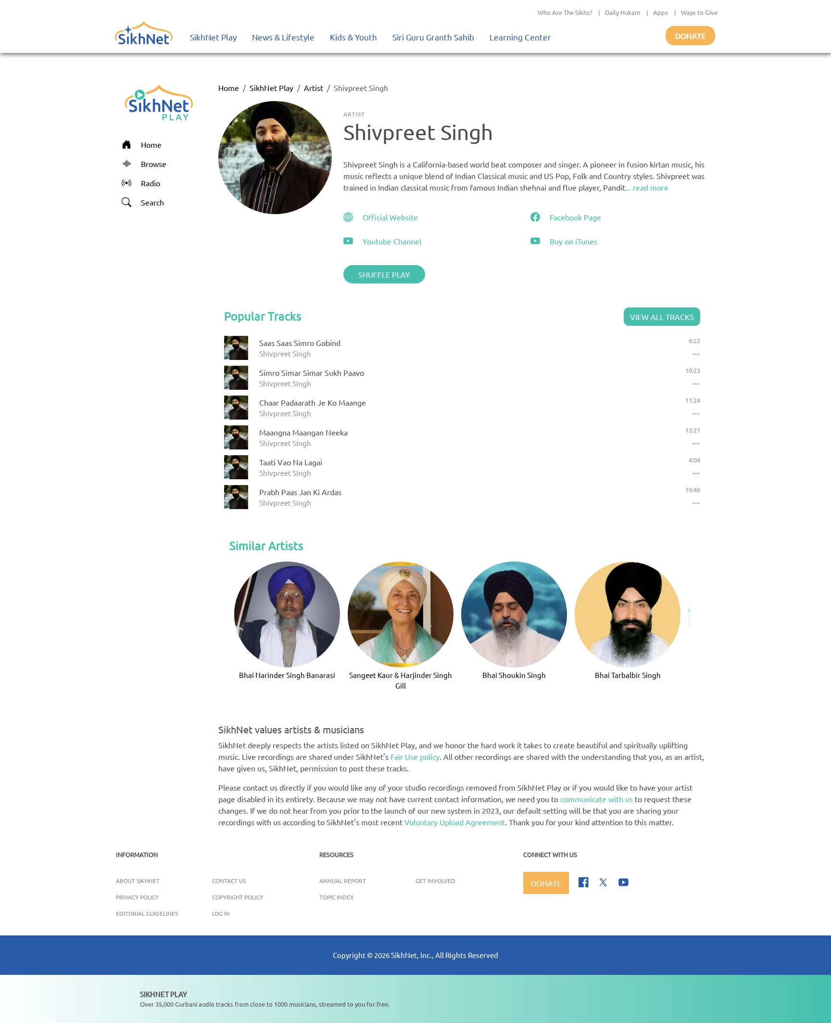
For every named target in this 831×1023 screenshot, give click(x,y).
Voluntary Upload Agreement (454, 822)
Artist (313, 87)
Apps (660, 12)
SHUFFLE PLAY (384, 274)
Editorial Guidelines (147, 913)
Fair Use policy (415, 756)
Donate (690, 35)
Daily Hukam (622, 12)
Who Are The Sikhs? (565, 12)
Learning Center (520, 37)
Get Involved (435, 880)
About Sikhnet (138, 880)
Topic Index (336, 897)
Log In (221, 913)
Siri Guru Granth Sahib (433, 37)
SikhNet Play (213, 37)
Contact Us (229, 880)
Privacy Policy (137, 897)
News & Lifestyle (283, 37)
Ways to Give (699, 12)
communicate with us (596, 799)
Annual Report (342, 880)
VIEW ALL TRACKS (662, 316)
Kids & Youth (353, 37)
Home (228, 87)
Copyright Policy (237, 897)
